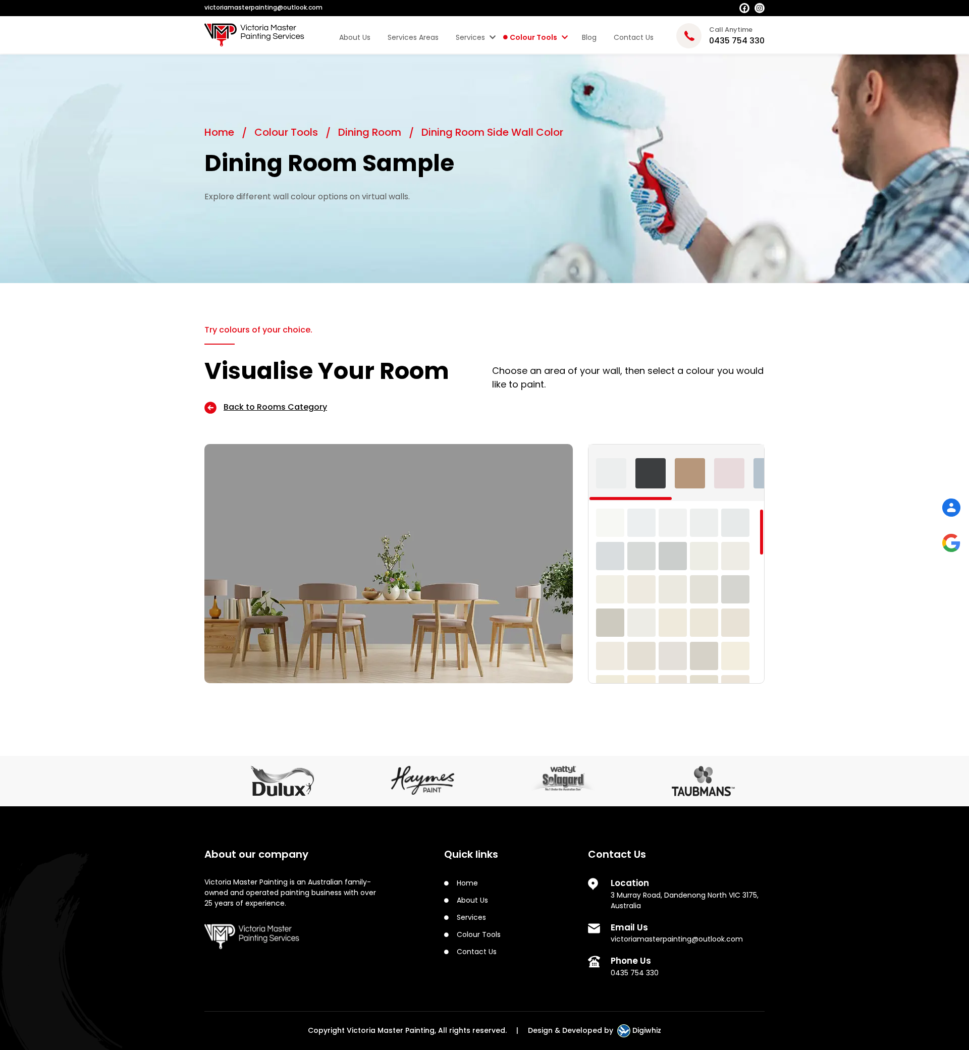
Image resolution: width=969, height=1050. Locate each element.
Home (220, 132)
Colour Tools (533, 37)
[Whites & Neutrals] (611, 473)
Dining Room (371, 132)
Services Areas (413, 37)
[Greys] (650, 473)
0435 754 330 (635, 973)
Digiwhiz (645, 1030)
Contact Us (634, 37)
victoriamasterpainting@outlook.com (677, 939)
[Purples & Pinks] (729, 473)
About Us (354, 37)
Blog (589, 37)
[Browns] (690, 473)
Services (470, 37)
